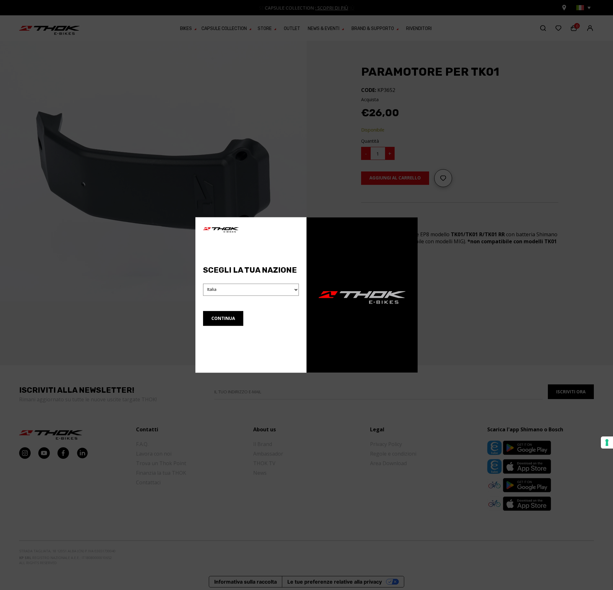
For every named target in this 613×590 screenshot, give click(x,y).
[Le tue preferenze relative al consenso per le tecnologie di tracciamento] (607, 442)
